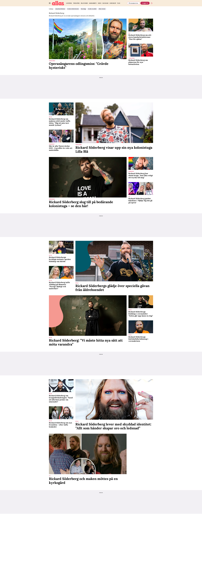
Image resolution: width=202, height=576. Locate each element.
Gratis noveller (92, 9)
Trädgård (76, 3)
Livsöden (69, 3)
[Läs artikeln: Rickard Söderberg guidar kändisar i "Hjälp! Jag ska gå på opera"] (140, 188)
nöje (50, 117)
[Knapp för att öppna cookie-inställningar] (151, 3)
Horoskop (113, 3)
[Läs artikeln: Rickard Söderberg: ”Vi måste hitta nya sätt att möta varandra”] (88, 315)
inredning (52, 199)
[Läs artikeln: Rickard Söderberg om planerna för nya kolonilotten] (140, 50)
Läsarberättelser (60, 9)
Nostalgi (83, 9)
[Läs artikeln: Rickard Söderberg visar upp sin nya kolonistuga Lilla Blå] (114, 122)
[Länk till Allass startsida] (58, 3)
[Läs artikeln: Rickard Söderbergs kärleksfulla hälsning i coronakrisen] (140, 326)
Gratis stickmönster (73, 9)
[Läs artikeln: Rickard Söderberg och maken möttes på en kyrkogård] (88, 454)
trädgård (52, 61)
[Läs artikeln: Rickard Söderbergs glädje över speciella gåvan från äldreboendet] (114, 261)
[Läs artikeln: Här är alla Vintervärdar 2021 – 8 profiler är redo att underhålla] (61, 136)
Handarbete (93, 3)
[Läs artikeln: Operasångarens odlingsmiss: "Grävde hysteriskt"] (88, 39)
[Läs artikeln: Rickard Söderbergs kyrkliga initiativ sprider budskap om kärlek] (61, 247)
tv (129, 196)
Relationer (84, 3)
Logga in (145, 3)
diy (129, 33)
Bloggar (105, 3)
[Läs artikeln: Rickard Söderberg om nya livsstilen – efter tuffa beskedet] (61, 412)
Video (99, 3)
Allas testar (102, 9)
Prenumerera (133, 3)
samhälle (51, 144)
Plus (118, 3)
